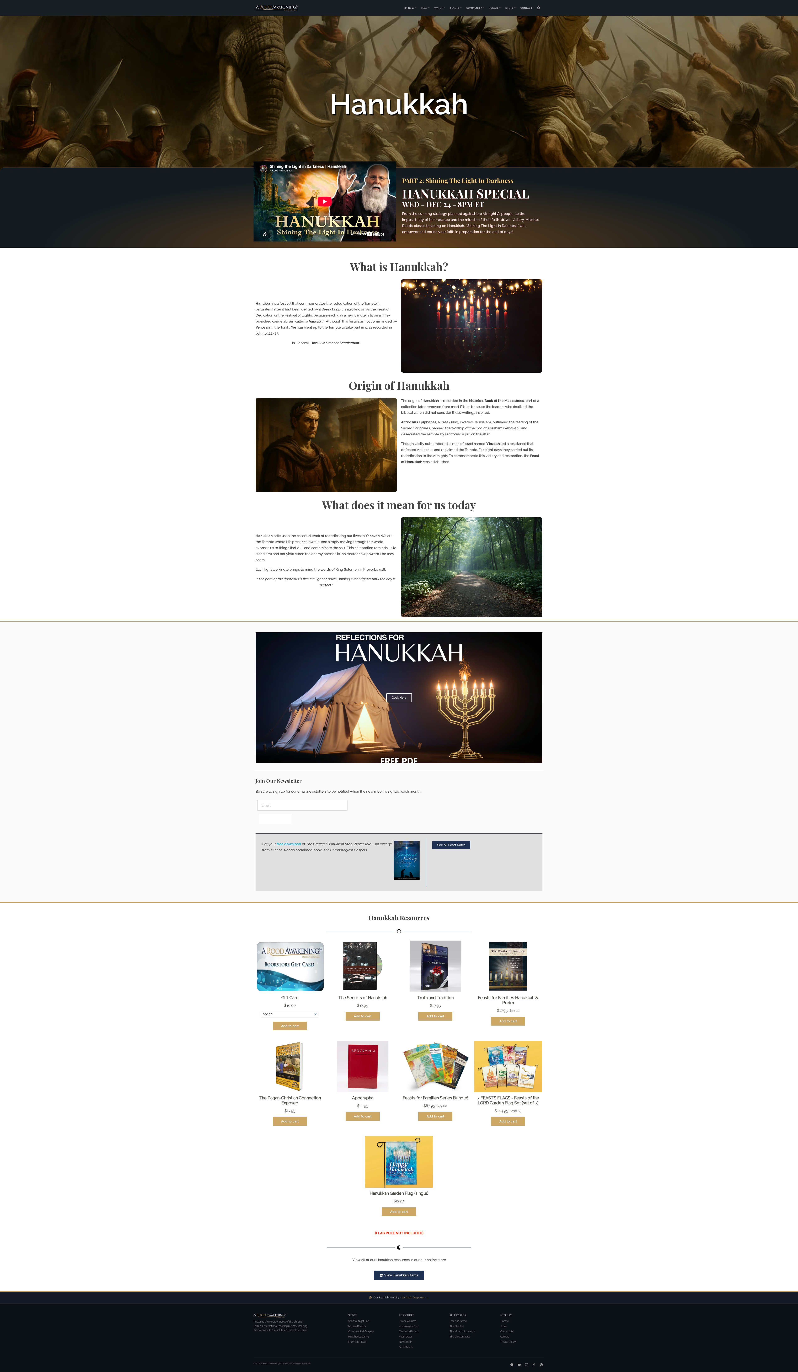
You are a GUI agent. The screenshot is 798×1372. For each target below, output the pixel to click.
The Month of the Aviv (462, 1331)
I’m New (409, 7)
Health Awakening (358, 1336)
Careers (504, 1336)
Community (474, 7)
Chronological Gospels (361, 1331)
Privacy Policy (508, 1341)
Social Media (406, 1347)
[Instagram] (526, 1365)
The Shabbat (457, 1326)
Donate (494, 7)
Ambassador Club (409, 1326)
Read (424, 7)
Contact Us (506, 1331)
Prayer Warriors (407, 1321)
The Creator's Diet (460, 1336)
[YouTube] (519, 1365)
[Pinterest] (541, 1365)
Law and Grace (458, 1321)
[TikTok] (534, 1365)
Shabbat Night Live (358, 1321)
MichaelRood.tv (357, 1326)
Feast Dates (406, 1336)
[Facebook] (512, 1365)
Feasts (455, 7)
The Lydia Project (408, 1331)
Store (509, 7)
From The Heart (357, 1341)
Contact (526, 7)
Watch (438, 7)
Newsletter (405, 1341)
